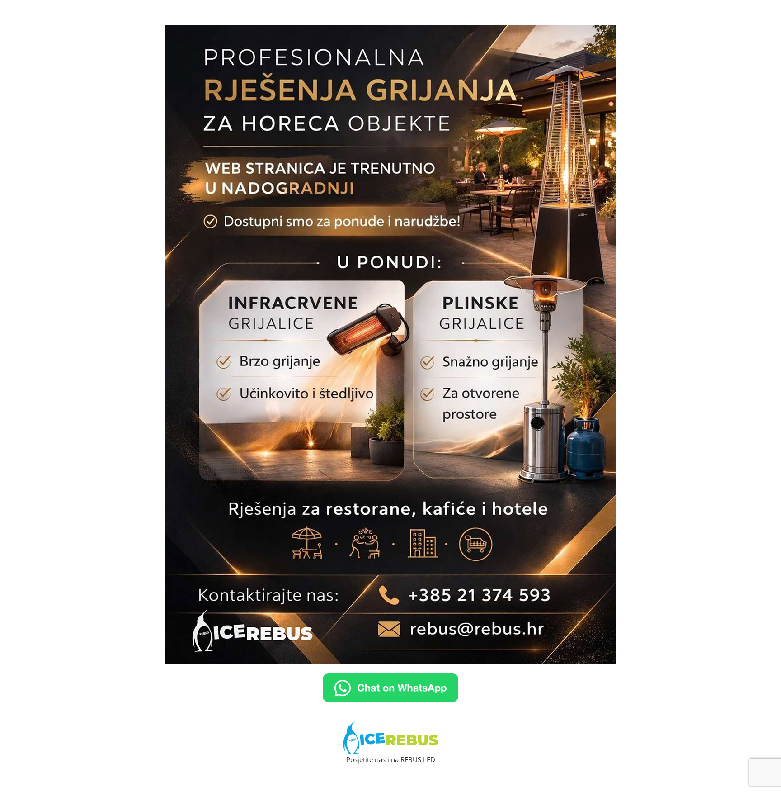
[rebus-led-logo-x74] (390, 725)
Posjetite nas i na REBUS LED (390, 759)
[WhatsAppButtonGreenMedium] (390, 678)
